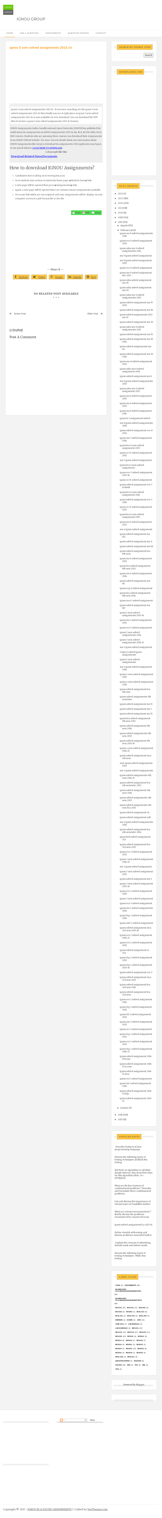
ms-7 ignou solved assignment (136, 460)
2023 (120, 198)
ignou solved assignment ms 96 (136, 310)
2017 (120, 222)
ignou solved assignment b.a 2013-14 (134, 1224)
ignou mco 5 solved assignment (136, 600)
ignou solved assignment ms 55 (136, 713)
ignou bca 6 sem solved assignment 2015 (132, 515)
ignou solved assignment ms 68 (136, 546)
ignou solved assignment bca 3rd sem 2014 (135, 986)
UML (143, 1365)
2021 (120, 208)
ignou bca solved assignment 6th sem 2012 (135, 567)
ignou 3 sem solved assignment (136, 898)
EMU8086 (119, 1320)
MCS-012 (118, 1332)
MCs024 (118, 1348)
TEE (136, 1365)
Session (137, 1361)
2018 (120, 217)
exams (130, 1320)
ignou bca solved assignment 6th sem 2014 (135, 594)
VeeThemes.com (97, 1509)
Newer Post (20, 313)
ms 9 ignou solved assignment (136, 255)
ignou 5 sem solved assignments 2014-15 (132, 641)
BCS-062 (142, 1307)
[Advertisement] (56, 74)
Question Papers (78, 33)
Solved (118, 1365)
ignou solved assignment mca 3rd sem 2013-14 (135, 929)
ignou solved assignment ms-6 (136, 541)
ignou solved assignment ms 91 (136, 334)
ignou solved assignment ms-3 (136, 879)
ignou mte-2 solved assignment (136, 923)
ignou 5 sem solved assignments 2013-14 (132, 614)
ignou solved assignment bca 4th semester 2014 (135, 831)
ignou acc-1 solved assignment (136, 1029)
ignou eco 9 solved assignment (136, 268)
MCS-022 (118, 1336)
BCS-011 (118, 1307)
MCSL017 (131, 1357)
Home (9, 33)
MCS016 (118, 1344)
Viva (117, 1369)
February (125, 230)
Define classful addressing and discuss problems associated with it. (133, 1233)
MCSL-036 (119, 1357)
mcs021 (129, 1344)
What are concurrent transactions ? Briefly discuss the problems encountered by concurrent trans (133, 1214)
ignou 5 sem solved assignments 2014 (130, 633)
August (124, 225)
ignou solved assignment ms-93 (136, 322)
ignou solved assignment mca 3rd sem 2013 (135, 978)
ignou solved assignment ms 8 (136, 376)
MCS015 (140, 1340)
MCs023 (140, 1344)
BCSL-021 (119, 1316)
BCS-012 (130, 1307)
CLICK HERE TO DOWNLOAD (47, 148)
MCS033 (118, 1353)
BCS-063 (118, 1312)
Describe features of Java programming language (128, 1148)
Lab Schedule (121, 1328)
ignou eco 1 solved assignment (136, 1078)
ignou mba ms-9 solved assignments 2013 (132, 296)
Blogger (140, 1384)
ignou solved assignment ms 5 (136, 709)
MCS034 (129, 1353)
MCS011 (130, 1336)
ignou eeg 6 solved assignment (136, 588)
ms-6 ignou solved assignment (136, 529)
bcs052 (129, 1312)
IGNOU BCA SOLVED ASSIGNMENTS (50, 1509)
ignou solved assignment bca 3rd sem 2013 (135, 845)
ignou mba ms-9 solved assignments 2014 (132, 249)
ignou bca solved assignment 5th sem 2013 (135, 719)
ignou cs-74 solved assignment (136, 480)
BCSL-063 (143, 1316)
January (124, 1108)
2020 (120, 212)
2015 (120, 1119)
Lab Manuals (134, 1324)
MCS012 (141, 1336)
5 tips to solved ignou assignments (131, 653)
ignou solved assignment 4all (135, 817)
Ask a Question (29, 33)
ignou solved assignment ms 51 (136, 704)
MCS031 (129, 1348)
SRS (128, 1365)
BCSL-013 (140, 1312)
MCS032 (140, 1348)
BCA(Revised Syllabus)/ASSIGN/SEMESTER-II (128, 1299)
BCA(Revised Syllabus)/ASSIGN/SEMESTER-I (128, 1290)
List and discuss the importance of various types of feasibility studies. (133, 1202)
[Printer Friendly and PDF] (86, 212)
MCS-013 (130, 1332)
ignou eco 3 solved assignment (136, 903)
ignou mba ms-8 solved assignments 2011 (132, 328)
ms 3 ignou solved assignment (136, 866)
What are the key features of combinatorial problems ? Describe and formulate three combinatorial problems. (133, 1189)
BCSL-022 (131, 1316)
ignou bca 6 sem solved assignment (132, 466)
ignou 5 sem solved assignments (130, 661)
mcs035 (140, 1353)
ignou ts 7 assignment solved (135, 418)
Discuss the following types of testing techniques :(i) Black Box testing (131, 1160)
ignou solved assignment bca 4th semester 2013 (135, 784)
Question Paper (122, 1361)
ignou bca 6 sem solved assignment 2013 (132, 446)
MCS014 (129, 1340)
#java (117, 1285)
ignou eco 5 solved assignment (136, 627)
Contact (101, 33)
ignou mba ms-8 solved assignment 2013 (132, 390)
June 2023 (119, 1324)
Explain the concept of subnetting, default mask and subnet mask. (133, 1244)
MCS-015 (142, 1332)
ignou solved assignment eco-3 (136, 972)
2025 (120, 193)
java (139, 1320)
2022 (120, 203)
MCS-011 (135, 1328)
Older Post (92, 313)
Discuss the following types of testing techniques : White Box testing (130, 1256)
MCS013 (118, 1340)
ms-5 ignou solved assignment (136, 647)
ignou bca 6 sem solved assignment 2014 (132, 493)
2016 (120, 1114)
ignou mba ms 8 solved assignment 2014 (132, 370)
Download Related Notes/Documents (34, 156)
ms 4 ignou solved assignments (136, 770)
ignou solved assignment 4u (134, 812)
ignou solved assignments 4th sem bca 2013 (135, 806)
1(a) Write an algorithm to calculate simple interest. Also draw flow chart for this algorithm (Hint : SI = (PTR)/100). (134, 1174)
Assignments (53, 33)
